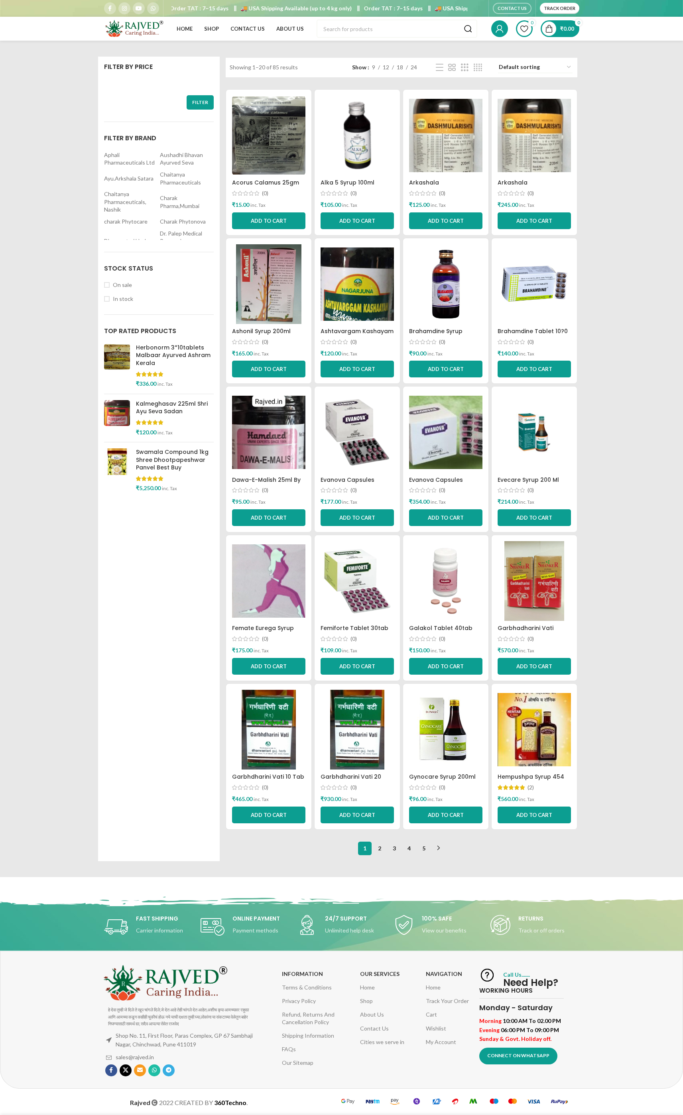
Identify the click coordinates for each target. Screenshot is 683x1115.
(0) (265, 193)
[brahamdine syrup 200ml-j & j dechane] (445, 284)
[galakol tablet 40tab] (445, 581)
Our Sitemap (297, 1062)
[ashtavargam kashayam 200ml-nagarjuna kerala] (357, 284)
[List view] (439, 68)
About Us (372, 1014)
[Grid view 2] (452, 68)
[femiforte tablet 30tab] (357, 581)
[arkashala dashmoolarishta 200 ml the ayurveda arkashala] (445, 135)
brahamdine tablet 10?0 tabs (533, 335)
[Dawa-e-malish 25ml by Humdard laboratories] (268, 432)
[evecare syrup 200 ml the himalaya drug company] (534, 432)
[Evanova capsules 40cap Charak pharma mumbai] (445, 432)
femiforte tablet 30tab (354, 628)
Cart (431, 1014)
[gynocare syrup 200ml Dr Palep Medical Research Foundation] (445, 730)
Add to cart (269, 369)
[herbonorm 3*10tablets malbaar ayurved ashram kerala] (117, 366)
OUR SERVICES (380, 973)
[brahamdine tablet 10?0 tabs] (534, 284)
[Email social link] (140, 1070)
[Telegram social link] (169, 1070)
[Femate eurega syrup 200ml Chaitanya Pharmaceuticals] (268, 581)
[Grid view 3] (464, 68)
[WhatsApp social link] (153, 8)
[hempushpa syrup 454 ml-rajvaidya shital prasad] (534, 730)
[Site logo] (134, 28)
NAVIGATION (444, 973)
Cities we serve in (382, 1041)
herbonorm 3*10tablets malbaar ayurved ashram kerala (173, 355)
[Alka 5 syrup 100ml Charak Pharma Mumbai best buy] (357, 135)
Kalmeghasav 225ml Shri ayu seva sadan (172, 408)
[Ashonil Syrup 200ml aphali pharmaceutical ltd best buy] (268, 284)
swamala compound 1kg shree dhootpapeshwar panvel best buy (172, 459)
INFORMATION (302, 973)
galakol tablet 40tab (440, 628)
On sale (122, 284)
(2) (531, 787)
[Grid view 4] (478, 68)
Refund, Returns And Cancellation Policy (308, 1018)
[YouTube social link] (139, 8)
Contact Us (512, 8)
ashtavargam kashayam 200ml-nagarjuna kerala (357, 335)
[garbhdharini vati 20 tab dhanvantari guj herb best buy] (357, 730)
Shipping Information (308, 1035)
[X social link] (126, 1070)
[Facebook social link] (110, 8)
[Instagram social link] (124, 8)
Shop (366, 1000)
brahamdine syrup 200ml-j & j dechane (440, 335)
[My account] (499, 29)
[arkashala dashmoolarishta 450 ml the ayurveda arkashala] (534, 135)
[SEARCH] (468, 29)
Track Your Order (447, 1000)
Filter (200, 102)
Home (367, 987)
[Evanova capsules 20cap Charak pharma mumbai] (357, 432)
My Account (441, 1041)
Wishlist (436, 1028)
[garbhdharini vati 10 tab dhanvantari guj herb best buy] (268, 730)
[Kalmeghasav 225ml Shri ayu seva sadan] (117, 418)
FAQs (289, 1049)
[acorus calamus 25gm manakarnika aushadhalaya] (268, 135)
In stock (123, 298)
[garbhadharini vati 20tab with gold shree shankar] (534, 581)
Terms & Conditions (307, 987)
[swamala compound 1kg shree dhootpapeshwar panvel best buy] (117, 470)
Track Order (559, 8)
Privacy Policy (299, 1000)
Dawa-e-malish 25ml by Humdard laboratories (266, 484)
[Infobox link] (148, 927)
